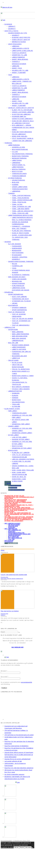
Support (11, 527)
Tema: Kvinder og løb (21, 206)
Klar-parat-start (12, 408)
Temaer (11, 193)
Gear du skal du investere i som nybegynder (19, 479)
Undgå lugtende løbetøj (23, 112)
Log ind (14, 487)
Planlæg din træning (21, 230)
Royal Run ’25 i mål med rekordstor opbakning (18, 768)
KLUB (9, 483)
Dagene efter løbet (21, 439)
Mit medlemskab (18, 490)
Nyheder (8, 24)
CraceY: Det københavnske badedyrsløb (14, 574)
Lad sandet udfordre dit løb (13, 761)
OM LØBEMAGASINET (12, 523)
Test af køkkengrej (20, 325)
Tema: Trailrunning (20, 198)
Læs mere (28, 847)
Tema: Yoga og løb (20, 213)
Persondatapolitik (16, 532)
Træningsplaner (19, 173)
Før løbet (12, 411)
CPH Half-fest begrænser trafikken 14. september (15, 500)
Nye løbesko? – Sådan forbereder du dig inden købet (23, 127)
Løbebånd (16, 162)
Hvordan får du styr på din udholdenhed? (17, 759)
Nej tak (22, 847)
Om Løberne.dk (14, 530)
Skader (7, 241)
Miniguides (13, 450)
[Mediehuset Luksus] (17, 782)
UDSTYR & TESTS (11, 31)
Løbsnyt (11, 26)
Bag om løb (13, 342)
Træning (8, 143)
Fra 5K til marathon (21, 369)
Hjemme (15, 184)
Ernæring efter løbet (22, 448)
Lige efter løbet (19, 437)
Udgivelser (13, 526)
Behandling (17, 281)
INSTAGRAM (9, 540)
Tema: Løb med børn (20, 208)
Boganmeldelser (19, 356)
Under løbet (13, 426)
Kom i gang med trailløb (23, 470)
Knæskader (17, 248)
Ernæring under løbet (22, 433)
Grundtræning (18, 180)
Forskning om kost (20, 299)
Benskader (16, 250)
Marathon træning (20, 156)
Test (10, 74)
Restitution (17, 171)
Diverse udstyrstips (21, 37)
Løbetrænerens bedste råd (20, 215)
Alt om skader (14, 244)
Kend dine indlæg (19, 136)
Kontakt (11, 531)
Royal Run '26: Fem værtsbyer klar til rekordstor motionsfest (19, 508)
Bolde (14, 263)
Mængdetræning (19, 158)
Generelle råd (18, 147)
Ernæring (8, 292)
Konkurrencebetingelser (19, 534)
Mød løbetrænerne (20, 334)
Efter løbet (13, 435)
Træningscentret (20, 189)
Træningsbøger (19, 176)
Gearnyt (15, 35)
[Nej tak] (32, 847)
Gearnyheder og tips (17, 33)
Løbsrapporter (15, 391)
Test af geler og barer (22, 318)
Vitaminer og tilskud (21, 301)
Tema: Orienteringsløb (22, 200)
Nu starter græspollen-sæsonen (14, 774)
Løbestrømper (18, 57)
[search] (19, 632)
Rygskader (16, 255)
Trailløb (16, 404)
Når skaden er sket (16, 277)
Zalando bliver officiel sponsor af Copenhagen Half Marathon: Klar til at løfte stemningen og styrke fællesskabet (18, 519)
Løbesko (15, 46)
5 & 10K (15, 151)
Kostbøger (13, 305)
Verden (15, 397)
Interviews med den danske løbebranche (12, 578)
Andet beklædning (20, 59)
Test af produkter (16, 312)
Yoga (14, 268)
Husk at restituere (20, 233)
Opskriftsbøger (19, 307)
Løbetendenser (19, 347)
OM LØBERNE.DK (10, 528)
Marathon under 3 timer (23, 375)
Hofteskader (18, 252)
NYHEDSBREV (13, 543)
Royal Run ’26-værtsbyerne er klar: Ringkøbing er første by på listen (19, 514)
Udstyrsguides (15, 44)
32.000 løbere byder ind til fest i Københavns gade (18, 505)
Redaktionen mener (20, 345)
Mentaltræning (19, 169)
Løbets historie (19, 349)
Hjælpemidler (18, 285)
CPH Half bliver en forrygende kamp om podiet (18, 503)
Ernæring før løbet (21, 424)
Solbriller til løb (20, 70)
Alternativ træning (21, 274)
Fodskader (16, 246)
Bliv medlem (16, 485)
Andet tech (17, 68)
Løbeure (15, 66)
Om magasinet (14, 525)
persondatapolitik (26, 682)
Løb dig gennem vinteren (23, 459)
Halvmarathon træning (22, 154)
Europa (15, 395)
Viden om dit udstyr (21, 39)
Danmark (16, 393)
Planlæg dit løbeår (21, 452)
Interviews (13, 329)
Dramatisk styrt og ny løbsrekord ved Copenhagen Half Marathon (19, 497)
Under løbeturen (19, 187)
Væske (14, 303)
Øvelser (15, 182)
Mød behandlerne (20, 336)
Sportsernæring (15, 294)
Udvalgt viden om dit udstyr (21, 107)
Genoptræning (18, 283)
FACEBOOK (8, 542)
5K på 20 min (17, 362)
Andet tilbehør (19, 72)
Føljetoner (13, 360)
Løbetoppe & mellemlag (22, 50)
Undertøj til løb (19, 55)
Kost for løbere (19, 296)
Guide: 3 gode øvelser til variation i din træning (22, 237)
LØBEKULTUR (9, 327)
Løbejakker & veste (20, 48)
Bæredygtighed (19, 41)
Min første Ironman (21, 386)
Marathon (16, 400)
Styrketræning (15, 178)
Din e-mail (4, 676)
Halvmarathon (18, 402)
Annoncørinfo (14, 535)
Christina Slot (4, 577)
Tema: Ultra (17, 204)
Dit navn (4, 671)
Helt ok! (16, 847)
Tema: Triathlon (19, 202)
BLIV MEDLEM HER (17, 647)
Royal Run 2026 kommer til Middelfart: (16, 510)
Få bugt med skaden (21, 389)
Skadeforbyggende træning (20, 261)
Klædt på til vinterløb (22, 110)
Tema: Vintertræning (21, 195)
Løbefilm (16, 358)
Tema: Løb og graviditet (22, 211)
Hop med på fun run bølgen (10, 611)
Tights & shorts (19, 53)
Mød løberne (17, 332)
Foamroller (17, 266)
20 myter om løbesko (21, 114)
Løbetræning (14, 145)
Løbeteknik (17, 160)
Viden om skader (19, 279)
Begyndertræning (20, 149)
